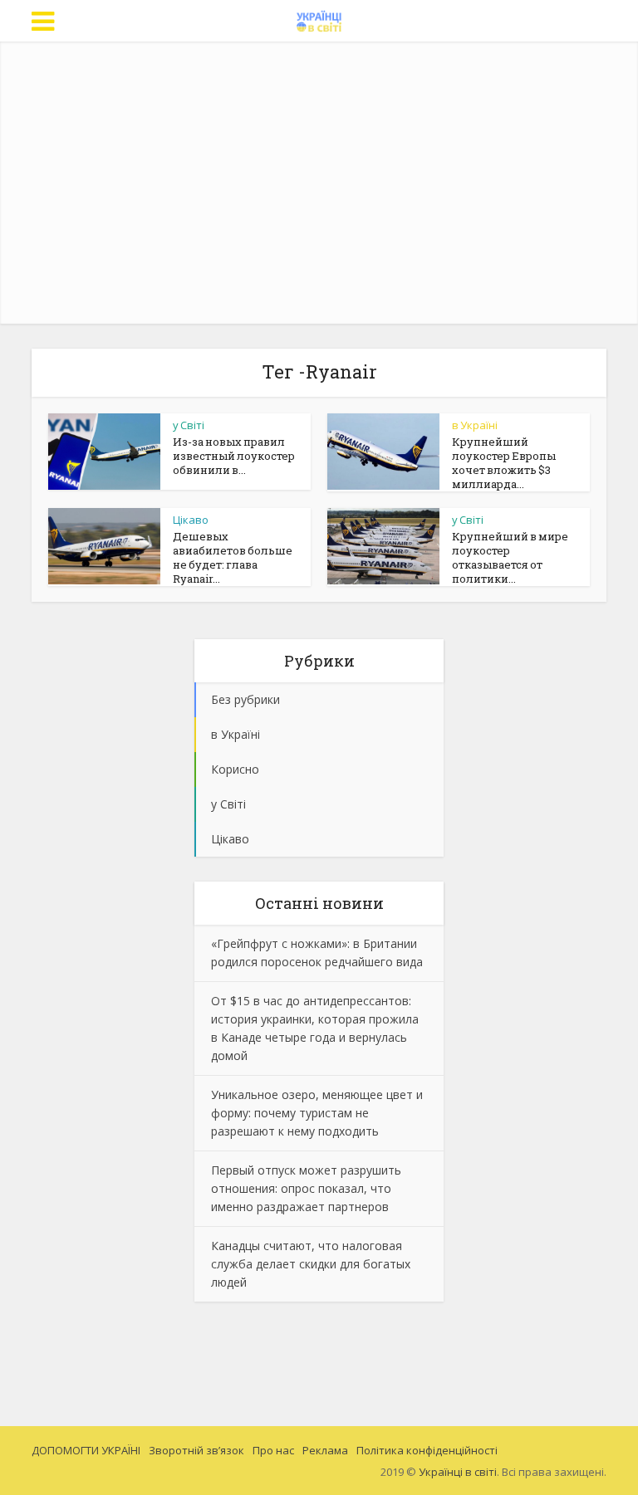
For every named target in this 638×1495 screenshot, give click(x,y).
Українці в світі (458, 1471)
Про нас (273, 1450)
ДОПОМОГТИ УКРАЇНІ (86, 1450)
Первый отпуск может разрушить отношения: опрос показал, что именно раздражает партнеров (306, 1188)
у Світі (188, 425)
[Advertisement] (334, 182)
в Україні (475, 425)
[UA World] (319, 19)
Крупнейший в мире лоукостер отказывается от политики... (510, 557)
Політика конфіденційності (427, 1450)
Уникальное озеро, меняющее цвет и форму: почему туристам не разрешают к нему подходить (317, 1113)
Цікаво (191, 519)
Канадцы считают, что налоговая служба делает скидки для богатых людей (310, 1264)
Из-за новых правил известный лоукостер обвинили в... (234, 455)
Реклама (325, 1450)
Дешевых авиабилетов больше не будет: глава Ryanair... (232, 557)
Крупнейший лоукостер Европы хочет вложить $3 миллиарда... (504, 462)
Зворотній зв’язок (196, 1450)
